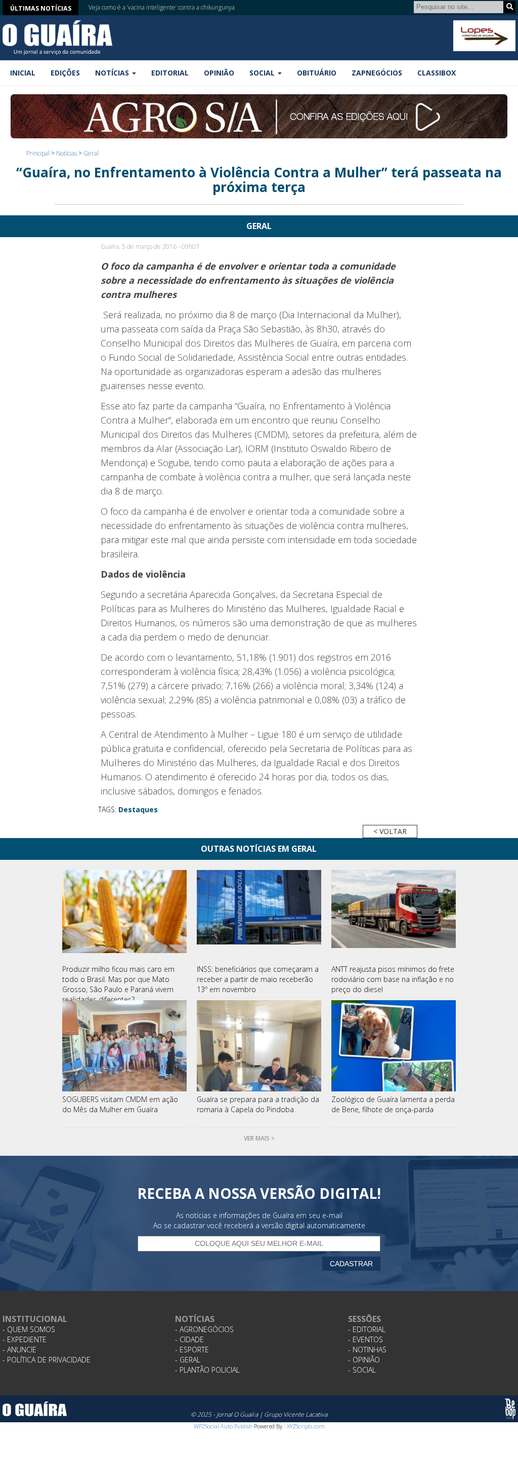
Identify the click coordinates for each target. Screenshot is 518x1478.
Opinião (219, 73)
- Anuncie (19, 1349)
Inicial (22, 73)
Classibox (436, 73)
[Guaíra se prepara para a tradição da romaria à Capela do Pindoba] (259, 1045)
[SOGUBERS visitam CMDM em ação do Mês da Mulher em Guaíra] (124, 1045)
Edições (65, 73)
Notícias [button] (113, 73)
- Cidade (189, 1339)
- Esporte (192, 1349)
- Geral (187, 1360)
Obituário (316, 73)
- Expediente (25, 1339)
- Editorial (366, 1329)
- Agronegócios (204, 1329)
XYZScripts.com (306, 1426)
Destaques (138, 809)
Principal (38, 153)
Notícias (66, 153)
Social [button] (263, 73)
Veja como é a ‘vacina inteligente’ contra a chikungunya (162, 6)
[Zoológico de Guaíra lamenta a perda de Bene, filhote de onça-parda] (393, 1045)
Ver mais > (259, 1138)
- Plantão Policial (207, 1370)
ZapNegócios (377, 73)
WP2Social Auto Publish (223, 1426)
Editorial (170, 73)
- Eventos (365, 1339)
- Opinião (364, 1360)
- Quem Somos (29, 1329)
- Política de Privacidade (47, 1360)
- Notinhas (367, 1349)
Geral (91, 153)
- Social (362, 1370)
